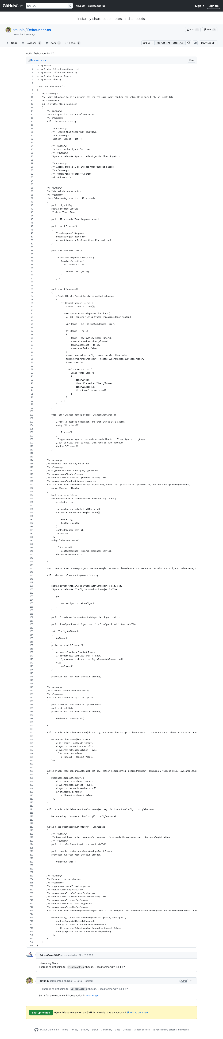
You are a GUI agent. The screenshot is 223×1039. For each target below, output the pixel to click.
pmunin (19, 30)
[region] (111, 506)
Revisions (33, 42)
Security (85, 1029)
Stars (55, 42)
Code (14, 42)
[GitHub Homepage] (36, 1029)
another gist (92, 995)
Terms (65, 1029)
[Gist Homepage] (13, 6)
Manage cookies (141, 1029)
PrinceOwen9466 (50, 955)
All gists (80, 5)
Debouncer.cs (39, 30)
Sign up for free (41, 1012)
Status (95, 1029)
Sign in (199, 6)
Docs (117, 1029)
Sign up (214, 6)
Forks (74, 42)
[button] (188, 43)
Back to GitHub (97, 5)
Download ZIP (208, 43)
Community (106, 1029)
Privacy (74, 1029)
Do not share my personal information (170, 1029)
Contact (127, 1029)
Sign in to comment (138, 1012)
